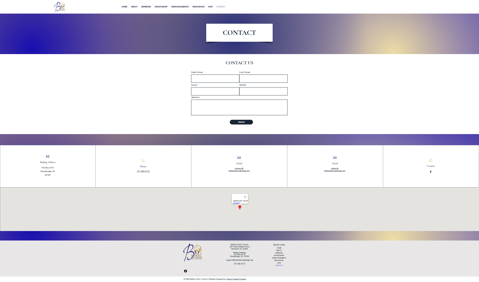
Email (194, 85)
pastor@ (335, 168)
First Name (197, 72)
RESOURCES (279, 260)
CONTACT (279, 265)
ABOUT (279, 250)
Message (195, 97)
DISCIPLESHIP (279, 255)
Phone (242, 85)
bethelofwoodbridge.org (334, 171)
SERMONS (279, 253)
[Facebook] (430, 171)
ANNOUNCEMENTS (279, 258)
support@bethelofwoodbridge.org (239, 260)
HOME (279, 248)
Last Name (244, 72)
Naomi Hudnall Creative (236, 279)
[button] (134, 7)
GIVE (279, 263)
